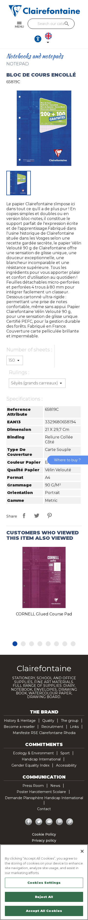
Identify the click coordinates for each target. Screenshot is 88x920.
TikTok (70, 822)
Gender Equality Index (30, 765)
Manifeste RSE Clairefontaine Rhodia (44, 733)
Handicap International (41, 759)
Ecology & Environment (33, 753)
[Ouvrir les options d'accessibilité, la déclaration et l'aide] (37, 38)
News (55, 785)
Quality (48, 720)
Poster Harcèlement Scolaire (41, 792)
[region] (44, 882)
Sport (65, 753)
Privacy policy (44, 840)
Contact (44, 809)
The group (69, 720)
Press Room (33, 785)
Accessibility (66, 765)
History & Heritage (20, 720)
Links (74, 726)
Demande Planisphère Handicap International (44, 798)
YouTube (49, 822)
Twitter (39, 822)
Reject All (44, 897)
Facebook (29, 822)
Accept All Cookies (44, 911)
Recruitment (52, 726)
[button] (15, 643)
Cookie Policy (44, 834)
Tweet (37, 515)
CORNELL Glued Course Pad (44, 614)
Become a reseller (19, 726)
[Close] (82, 851)
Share (24, 515)
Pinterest (49, 515)
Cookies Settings (44, 883)
